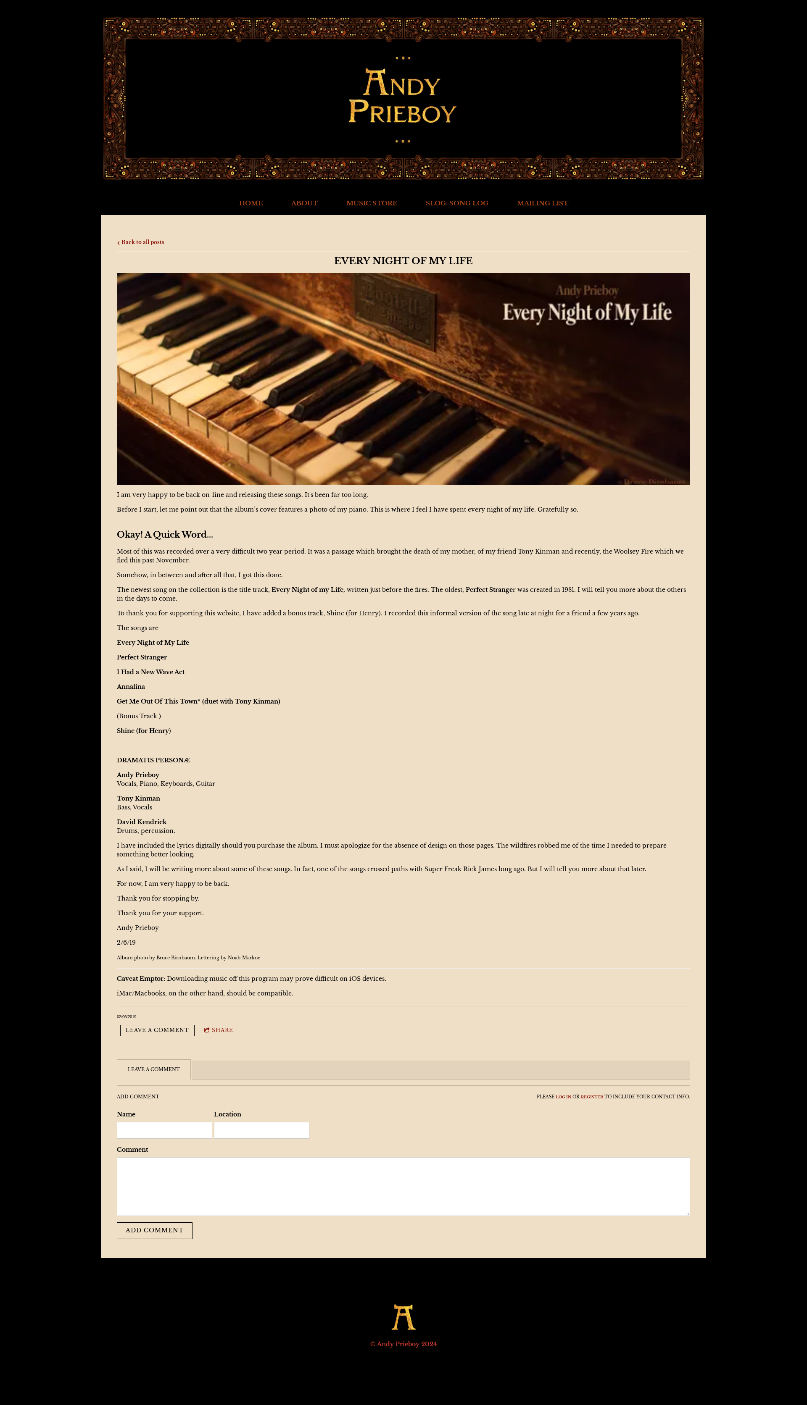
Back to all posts (142, 242)
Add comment (155, 1230)
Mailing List (542, 203)
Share (222, 1030)
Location (227, 1114)
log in (563, 1097)
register (592, 1097)
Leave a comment (157, 1030)
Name (126, 1114)
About (304, 203)
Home (251, 203)
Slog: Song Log (457, 203)
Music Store (371, 203)
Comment (132, 1149)
